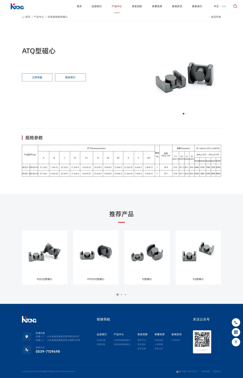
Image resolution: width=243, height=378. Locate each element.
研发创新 (137, 6)
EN (224, 6)
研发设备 (142, 348)
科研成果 (159, 340)
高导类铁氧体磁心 (122, 344)
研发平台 (142, 340)
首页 (79, 6)
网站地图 (206, 371)
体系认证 (159, 348)
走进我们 (97, 6)
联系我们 (197, 6)
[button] (183, 114)
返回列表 (215, 17)
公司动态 (176, 340)
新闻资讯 (177, 6)
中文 (216, 6)
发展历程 (101, 344)
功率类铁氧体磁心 (58, 17)
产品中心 (117, 6)
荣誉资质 (157, 6)
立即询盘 (37, 77)
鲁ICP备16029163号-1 (188, 371)
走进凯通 (101, 340)
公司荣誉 (159, 344)
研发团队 (142, 344)
